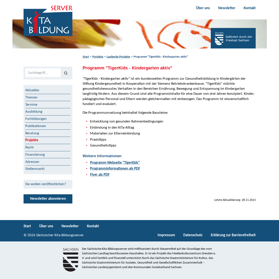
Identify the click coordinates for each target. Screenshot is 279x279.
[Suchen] (66, 73)
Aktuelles (32, 90)
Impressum (166, 235)
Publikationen (35, 126)
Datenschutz (192, 235)
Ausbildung (33, 112)
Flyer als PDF (100, 175)
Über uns (203, 8)
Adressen (32, 162)
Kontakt (250, 8)
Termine (31, 105)
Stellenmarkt (35, 169)
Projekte (97, 56)
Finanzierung (35, 155)
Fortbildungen (36, 119)
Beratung (32, 133)
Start (86, 56)
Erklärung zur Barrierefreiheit (233, 235)
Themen (31, 97)
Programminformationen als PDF (115, 168)
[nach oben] (272, 273)
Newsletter (226, 8)
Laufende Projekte (118, 56)
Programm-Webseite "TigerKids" (115, 163)
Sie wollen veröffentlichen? (45, 184)
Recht (29, 147)
